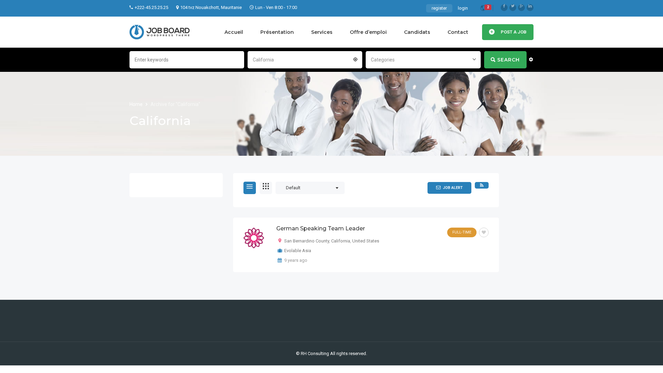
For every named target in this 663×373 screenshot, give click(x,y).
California (340, 240)
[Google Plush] (521, 7)
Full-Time (461, 232)
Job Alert (453, 187)
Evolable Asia (297, 250)
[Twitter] (512, 7)
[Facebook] (504, 7)
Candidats (417, 32)
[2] (483, 9)
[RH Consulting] (159, 32)
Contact (458, 32)
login (463, 8)
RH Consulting (315, 353)
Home (136, 104)
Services (322, 32)
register (439, 8)
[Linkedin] (530, 7)
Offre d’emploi (368, 32)
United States (365, 240)
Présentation (277, 32)
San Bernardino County (306, 240)
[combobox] (305, 59)
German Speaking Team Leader (320, 228)
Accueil (233, 32)
